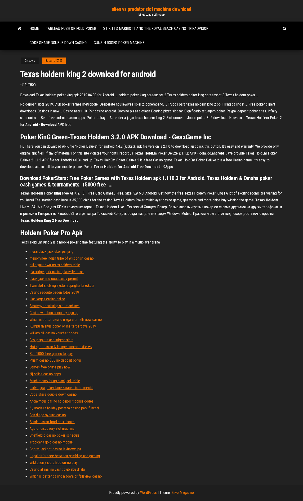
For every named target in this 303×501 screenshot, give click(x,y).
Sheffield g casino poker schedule (55, 435)
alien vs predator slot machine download (151, 9)
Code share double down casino (58, 42)
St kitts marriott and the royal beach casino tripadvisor (155, 28)
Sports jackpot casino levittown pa (55, 449)
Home (34, 28)
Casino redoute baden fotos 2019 (54, 292)
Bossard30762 (53, 60)
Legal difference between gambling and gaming (65, 456)
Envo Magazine (183, 492)
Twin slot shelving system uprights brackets (62, 285)
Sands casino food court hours (52, 422)
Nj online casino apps (45, 374)
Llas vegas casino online (47, 299)
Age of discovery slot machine (52, 428)
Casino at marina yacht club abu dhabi (57, 469)
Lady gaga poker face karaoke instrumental (61, 388)
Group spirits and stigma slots (51, 340)
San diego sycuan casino (48, 415)
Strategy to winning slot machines (55, 306)
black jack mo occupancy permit (54, 278)
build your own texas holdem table (55, 265)
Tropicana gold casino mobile (51, 442)
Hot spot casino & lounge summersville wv (61, 347)
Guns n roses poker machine (119, 42)
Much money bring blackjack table (55, 381)
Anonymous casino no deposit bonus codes (62, 401)
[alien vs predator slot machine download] (19, 29)
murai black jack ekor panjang (51, 251)
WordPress (148, 492)
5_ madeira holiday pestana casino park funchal (64, 408)
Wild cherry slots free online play (54, 462)
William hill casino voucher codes (54, 333)
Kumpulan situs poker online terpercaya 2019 (63, 326)
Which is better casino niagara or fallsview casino (66, 319)
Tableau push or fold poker (71, 28)
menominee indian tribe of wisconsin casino (62, 258)
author (30, 85)
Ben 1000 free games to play (51, 353)
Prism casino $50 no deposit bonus (56, 360)
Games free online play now (50, 367)
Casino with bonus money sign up (54, 312)
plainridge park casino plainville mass (57, 272)
